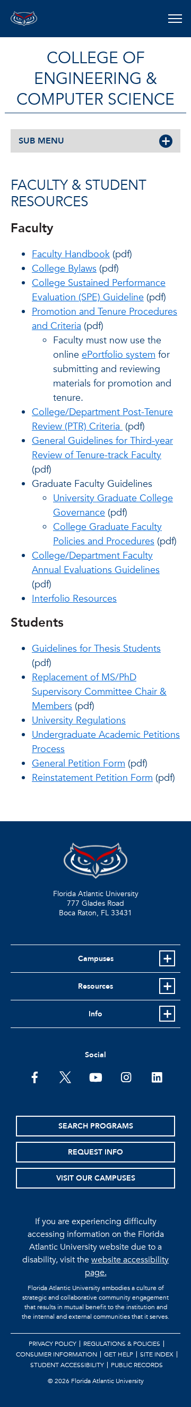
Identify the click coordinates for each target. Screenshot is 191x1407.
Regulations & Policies (121, 1343)
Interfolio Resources (74, 598)
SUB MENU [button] (41, 141)
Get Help (118, 1354)
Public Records (137, 1365)
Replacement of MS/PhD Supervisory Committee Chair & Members (99, 692)
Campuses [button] (96, 959)
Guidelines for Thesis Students (96, 648)
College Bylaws (64, 268)
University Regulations (79, 720)
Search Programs (95, 1126)
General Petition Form (78, 763)
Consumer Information (56, 1354)
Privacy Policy (52, 1343)
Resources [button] (95, 986)
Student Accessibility (67, 1365)
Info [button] (95, 1014)
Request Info (95, 1152)
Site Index (156, 1354)
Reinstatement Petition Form (92, 778)
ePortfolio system (118, 354)
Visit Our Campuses (95, 1178)
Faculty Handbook (71, 254)
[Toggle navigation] (175, 18)
